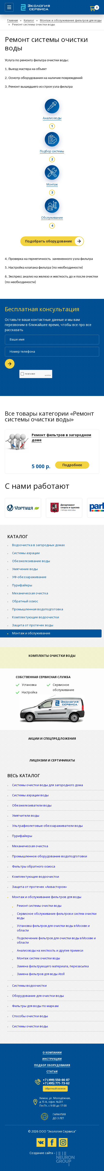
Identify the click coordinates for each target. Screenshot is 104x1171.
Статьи (52, 1071)
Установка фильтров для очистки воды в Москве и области (53, 928)
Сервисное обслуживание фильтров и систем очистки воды (57, 916)
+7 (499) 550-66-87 (56, 1080)
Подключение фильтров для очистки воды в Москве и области (56, 940)
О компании (52, 1052)
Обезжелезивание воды (31, 561)
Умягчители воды (25, 815)
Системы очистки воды (30, 1026)
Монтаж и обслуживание (31, 633)
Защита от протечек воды (32, 625)
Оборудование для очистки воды (38, 995)
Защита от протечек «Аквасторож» (39, 886)
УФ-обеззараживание (29, 577)
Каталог (29, 20)
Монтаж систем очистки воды (38, 958)
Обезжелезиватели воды (32, 805)
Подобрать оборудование (48, 241)
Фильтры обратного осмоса (33, 866)
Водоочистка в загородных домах (38, 545)
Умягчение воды (25, 569)
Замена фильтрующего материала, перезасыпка (53, 966)
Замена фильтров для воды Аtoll (41, 974)
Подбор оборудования (52, 1065)
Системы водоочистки (29, 985)
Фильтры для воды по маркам (35, 1006)
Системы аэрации (26, 553)
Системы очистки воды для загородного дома (47, 785)
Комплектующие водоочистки (35, 617)
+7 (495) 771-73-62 (56, 1083)
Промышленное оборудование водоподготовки (49, 856)
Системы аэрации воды (30, 795)
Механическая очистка (30, 593)
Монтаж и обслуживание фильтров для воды (71, 20)
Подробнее (72, 465)
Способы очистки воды (30, 1016)
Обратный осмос (25, 601)
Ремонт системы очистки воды (39, 906)
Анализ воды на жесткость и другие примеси (50, 950)
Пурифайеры (22, 585)
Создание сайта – (42, 1153)
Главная (12, 20)
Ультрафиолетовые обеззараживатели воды (47, 825)
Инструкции (52, 1059)
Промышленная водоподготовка (37, 609)
